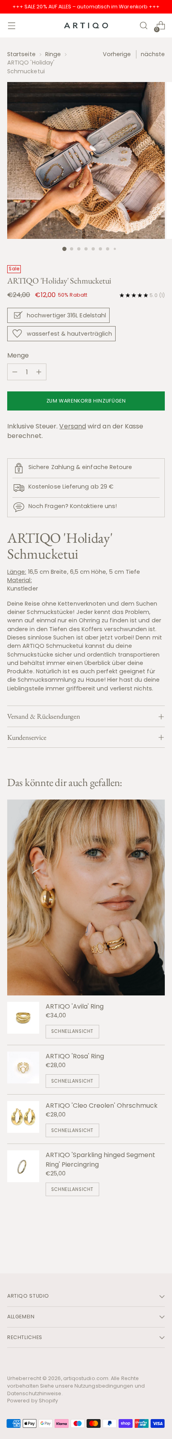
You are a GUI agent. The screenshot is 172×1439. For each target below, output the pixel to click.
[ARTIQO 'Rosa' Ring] (23, 1070)
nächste (153, 54)
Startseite (21, 54)
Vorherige (117, 54)
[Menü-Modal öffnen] (11, 26)
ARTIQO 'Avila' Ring (75, 1006)
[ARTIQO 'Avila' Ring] (23, 1020)
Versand (72, 426)
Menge (18, 355)
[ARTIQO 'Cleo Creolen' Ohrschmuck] (23, 1119)
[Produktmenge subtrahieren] (15, 372)
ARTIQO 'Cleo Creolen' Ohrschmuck (102, 1105)
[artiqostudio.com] (86, 26)
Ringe (53, 54)
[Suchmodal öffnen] (143, 26)
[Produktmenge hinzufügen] (39, 372)
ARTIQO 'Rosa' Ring (75, 1056)
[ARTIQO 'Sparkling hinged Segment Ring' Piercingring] (23, 1173)
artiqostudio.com (85, 1378)
